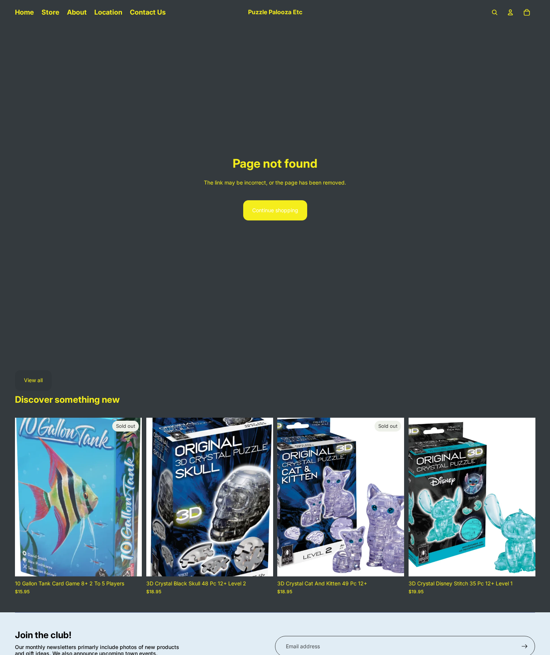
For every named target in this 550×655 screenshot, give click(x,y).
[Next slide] (130, 497)
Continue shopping (275, 210)
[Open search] (494, 12)
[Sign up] (524, 646)
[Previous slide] (26, 497)
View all (33, 380)
